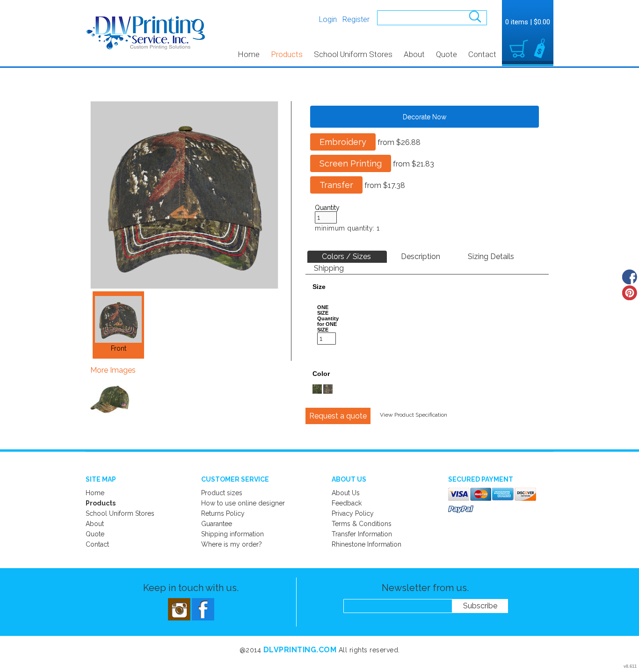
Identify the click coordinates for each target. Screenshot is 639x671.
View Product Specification (413, 414)
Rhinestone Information (366, 544)
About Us (346, 493)
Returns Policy (223, 513)
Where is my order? (231, 544)
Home (249, 54)
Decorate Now (424, 117)
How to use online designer (243, 503)
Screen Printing (351, 163)
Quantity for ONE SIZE (328, 324)
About (414, 54)
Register (356, 19)
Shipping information (232, 534)
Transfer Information (362, 534)
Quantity (327, 207)
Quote (446, 54)
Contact (482, 54)
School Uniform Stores (353, 54)
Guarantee (216, 523)
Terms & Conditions (362, 523)
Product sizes (221, 493)
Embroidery (343, 142)
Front (118, 348)
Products (287, 54)
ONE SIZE (322, 310)
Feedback (347, 503)
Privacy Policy (353, 513)
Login (328, 19)
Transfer (336, 185)
